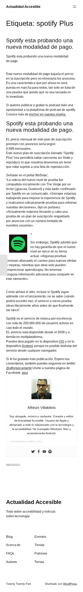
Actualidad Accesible (23, 6)
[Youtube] (44, 452)
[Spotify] (50, 452)
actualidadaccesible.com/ (26, 441)
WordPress (70, 583)
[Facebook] (38, 452)
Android (27, 346)
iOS (61, 341)
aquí (25, 372)
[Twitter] (33, 452)
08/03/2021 (13, 464)
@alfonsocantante (19, 368)
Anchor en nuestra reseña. (47, 114)
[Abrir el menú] (74, 6)
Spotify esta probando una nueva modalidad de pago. (40, 43)
